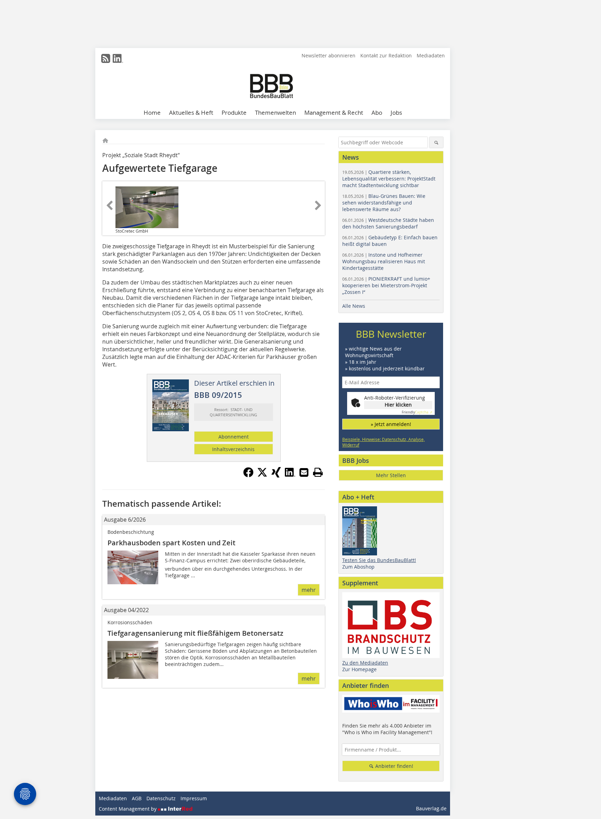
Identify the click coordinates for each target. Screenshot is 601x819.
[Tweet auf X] (262, 475)
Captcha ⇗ (417, 412)
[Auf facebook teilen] (248, 475)
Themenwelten (275, 113)
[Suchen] (436, 142)
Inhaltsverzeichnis (233, 449)
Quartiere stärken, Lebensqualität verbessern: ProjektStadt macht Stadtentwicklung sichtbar (388, 178)
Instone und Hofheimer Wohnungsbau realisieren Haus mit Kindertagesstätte (383, 261)
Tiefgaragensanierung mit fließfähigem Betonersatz (195, 633)
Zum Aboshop (358, 566)
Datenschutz (161, 798)
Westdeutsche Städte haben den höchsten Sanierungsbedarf (388, 223)
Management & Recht (333, 113)
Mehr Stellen (391, 475)
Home (152, 113)
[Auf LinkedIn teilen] (290, 475)
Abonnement (233, 436)
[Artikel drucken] (318, 472)
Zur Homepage (359, 669)
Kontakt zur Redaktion (386, 55)
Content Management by (128, 808)
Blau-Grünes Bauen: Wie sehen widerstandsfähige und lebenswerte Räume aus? (383, 202)
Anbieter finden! (393, 766)
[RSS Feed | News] (106, 58)
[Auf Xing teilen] (276, 475)
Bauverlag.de (431, 808)
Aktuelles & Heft (191, 113)
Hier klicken (398, 404)
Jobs (396, 113)
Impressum (194, 798)
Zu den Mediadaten (365, 662)
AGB (137, 798)
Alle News (353, 306)
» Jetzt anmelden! (391, 424)
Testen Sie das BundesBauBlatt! (379, 560)
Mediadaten (431, 55)
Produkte (234, 113)
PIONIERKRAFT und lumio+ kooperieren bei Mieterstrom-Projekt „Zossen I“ (386, 285)
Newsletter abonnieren (328, 55)
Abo (376, 113)
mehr (309, 590)
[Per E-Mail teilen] (304, 472)
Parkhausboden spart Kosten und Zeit (171, 542)
